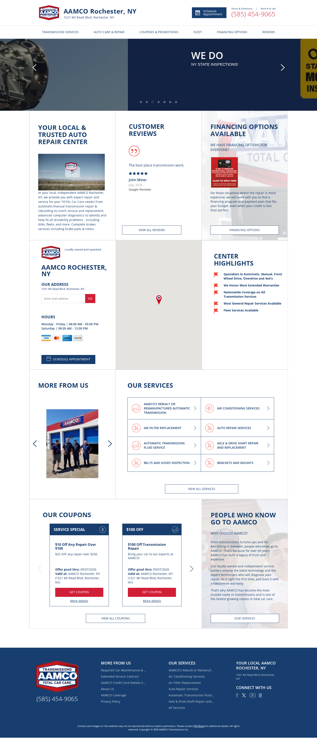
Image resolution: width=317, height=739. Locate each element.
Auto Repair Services (183, 689)
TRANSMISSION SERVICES (60, 32)
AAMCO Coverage (113, 695)
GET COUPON (79, 592)
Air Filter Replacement (185, 683)
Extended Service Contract (120, 676)
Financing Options (244, 230)
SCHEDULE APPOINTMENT (71, 359)
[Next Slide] (283, 67)
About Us (107, 689)
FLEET (198, 32)
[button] (141, 102)
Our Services (244, 618)
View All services (201, 489)
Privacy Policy (110, 701)
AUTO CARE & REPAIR (109, 32)
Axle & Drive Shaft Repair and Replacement (191, 701)
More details (79, 601)
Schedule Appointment (212, 12)
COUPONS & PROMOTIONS (159, 32)
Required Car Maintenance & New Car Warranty (123, 670)
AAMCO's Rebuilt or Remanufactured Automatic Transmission (191, 670)
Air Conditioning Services (187, 676)
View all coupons (115, 618)
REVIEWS (268, 32)
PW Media (199, 726)
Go (90, 298)
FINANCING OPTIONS (232, 32)
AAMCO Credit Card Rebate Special (123, 683)
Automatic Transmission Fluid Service (191, 695)
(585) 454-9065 (253, 13)
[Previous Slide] (34, 67)
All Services (177, 708)
